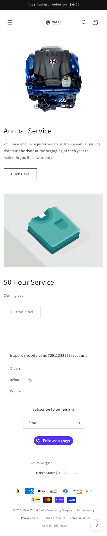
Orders (15, 368)
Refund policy (85, 510)
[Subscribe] (78, 423)
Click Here (20, 174)
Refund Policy (21, 379)
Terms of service (54, 518)
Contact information (55, 525)
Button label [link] (22, 311)
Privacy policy (30, 518)
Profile (15, 391)
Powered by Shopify (59, 510)
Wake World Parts (34, 510)
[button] (9, 22)
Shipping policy (80, 518)
